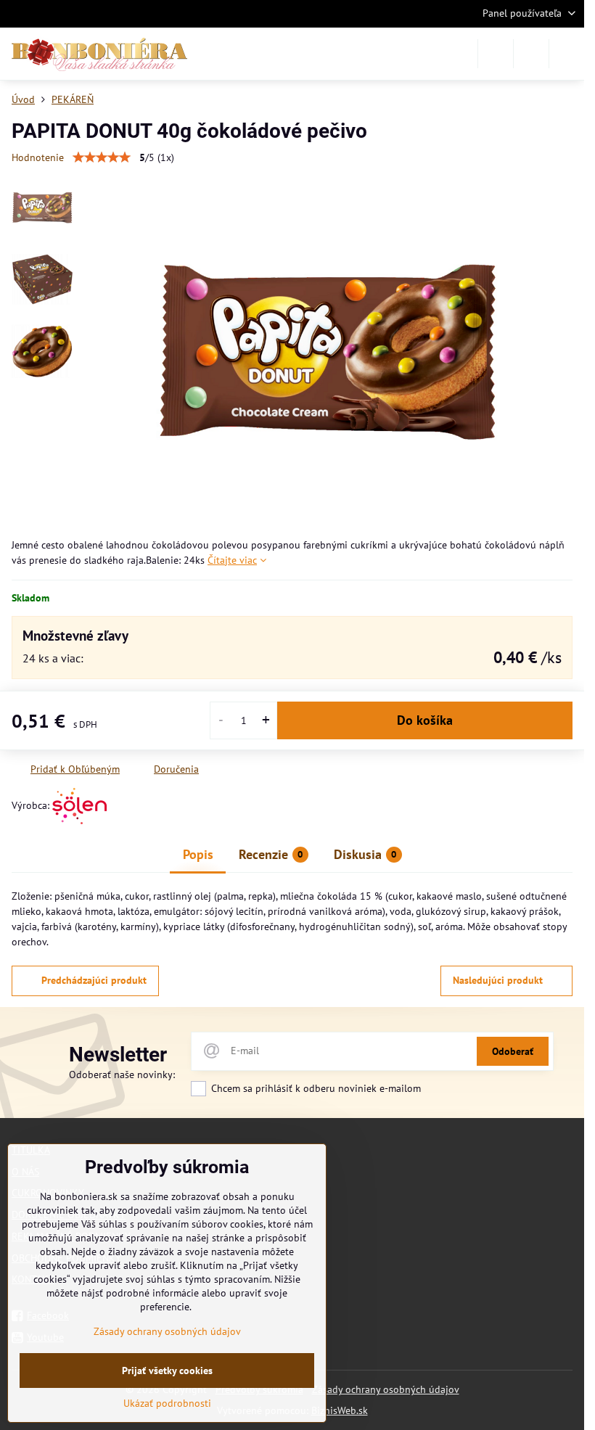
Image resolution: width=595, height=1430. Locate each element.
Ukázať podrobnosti (167, 1403)
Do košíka (425, 720)
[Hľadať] (495, 53)
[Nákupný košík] (531, 53)
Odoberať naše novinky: (122, 1074)
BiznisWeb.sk (339, 1410)
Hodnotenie (38, 157)
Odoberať (512, 1051)
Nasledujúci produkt (498, 980)
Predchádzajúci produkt (94, 980)
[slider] (102, 157)
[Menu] (566, 53)
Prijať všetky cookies (167, 1370)
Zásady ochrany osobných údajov (385, 1389)
